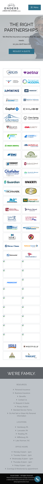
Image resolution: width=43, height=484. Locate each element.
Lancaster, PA (22, 431)
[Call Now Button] (37, 479)
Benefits (22, 396)
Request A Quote (21, 51)
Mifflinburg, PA (22, 437)
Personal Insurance (22, 390)
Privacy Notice (22, 407)
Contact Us (22, 400)
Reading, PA (22, 434)
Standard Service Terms (22, 410)
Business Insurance (22, 393)
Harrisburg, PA (22, 427)
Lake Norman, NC (22, 441)
